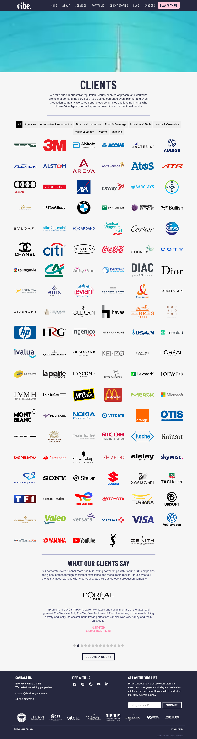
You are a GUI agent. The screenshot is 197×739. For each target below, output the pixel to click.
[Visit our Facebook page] (74, 684)
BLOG (136, 5)
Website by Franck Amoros (170, 735)
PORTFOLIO (98, 5)
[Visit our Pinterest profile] (90, 684)
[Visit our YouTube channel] (99, 684)
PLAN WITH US (168, 5)
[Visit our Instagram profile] (82, 684)
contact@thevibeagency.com (31, 693)
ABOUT (66, 5)
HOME (54, 5)
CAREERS (150, 5)
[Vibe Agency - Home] (24, 5)
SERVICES (80, 5)
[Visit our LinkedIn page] (107, 684)
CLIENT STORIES (119, 5)
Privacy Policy (176, 729)
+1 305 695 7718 (24, 699)
